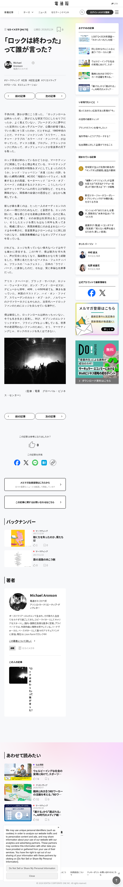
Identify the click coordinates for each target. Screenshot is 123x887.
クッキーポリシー (93, 873)
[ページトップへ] (116, 880)
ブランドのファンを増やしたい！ (93, 127)
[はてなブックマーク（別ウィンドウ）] (44, 462)
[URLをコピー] (53, 462)
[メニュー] (117, 12)
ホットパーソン (86, 243)
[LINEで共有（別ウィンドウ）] (35, 462)
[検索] (82, 12)
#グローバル (10, 84)
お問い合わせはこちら (108, 873)
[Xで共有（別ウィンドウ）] (26, 462)
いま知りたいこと (87, 102)
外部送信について (76, 873)
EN (116, 3)
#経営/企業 (34, 80)
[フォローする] (33, 63)
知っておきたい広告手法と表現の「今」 (97, 110)
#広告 (24, 80)
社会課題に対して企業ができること (95, 144)
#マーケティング (12, 80)
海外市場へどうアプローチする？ (94, 136)
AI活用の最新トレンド (89, 119)
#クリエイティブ (48, 80)
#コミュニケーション (27, 84)
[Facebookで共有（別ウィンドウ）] (17, 462)
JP (112, 3)
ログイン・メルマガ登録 (99, 12)
